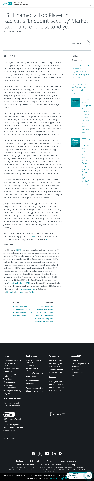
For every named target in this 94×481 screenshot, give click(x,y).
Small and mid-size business (33, 361)
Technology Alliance (56, 369)
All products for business (32, 369)
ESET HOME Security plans (11, 364)
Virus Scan (7, 379)
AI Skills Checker (9, 388)
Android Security (10, 371)
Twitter (32, 292)
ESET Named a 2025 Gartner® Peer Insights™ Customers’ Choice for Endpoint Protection (80, 72)
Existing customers (56, 381)
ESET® (18, 250)
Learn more (53, 478)
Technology (75, 369)
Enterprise (30, 365)
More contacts (9, 438)
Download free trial (11, 403)
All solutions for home (12, 360)
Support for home (56, 384)
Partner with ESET (56, 360)
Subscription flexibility (12, 391)
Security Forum (55, 390)
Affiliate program (55, 372)
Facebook (19, 292)
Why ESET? (7, 393)
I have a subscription (11, 406)
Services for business (34, 373)
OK (66, 478)
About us (75, 360)
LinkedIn (10, 292)
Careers (74, 375)
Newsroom (75, 366)
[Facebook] (33, 455)
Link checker (8, 385)
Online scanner (9, 382)
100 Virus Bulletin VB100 (19, 283)
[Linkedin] (47, 455)
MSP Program (54, 366)
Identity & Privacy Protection (10, 375)
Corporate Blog (77, 372)
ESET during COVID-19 (80, 363)
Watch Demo (31, 376)
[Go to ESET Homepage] (15, 3)
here (33, 236)
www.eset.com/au (27, 289)
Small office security (11, 368)
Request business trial (34, 388)
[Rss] (60, 455)
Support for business (57, 387)
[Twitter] (40, 455)
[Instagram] (54, 455)
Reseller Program (55, 363)
